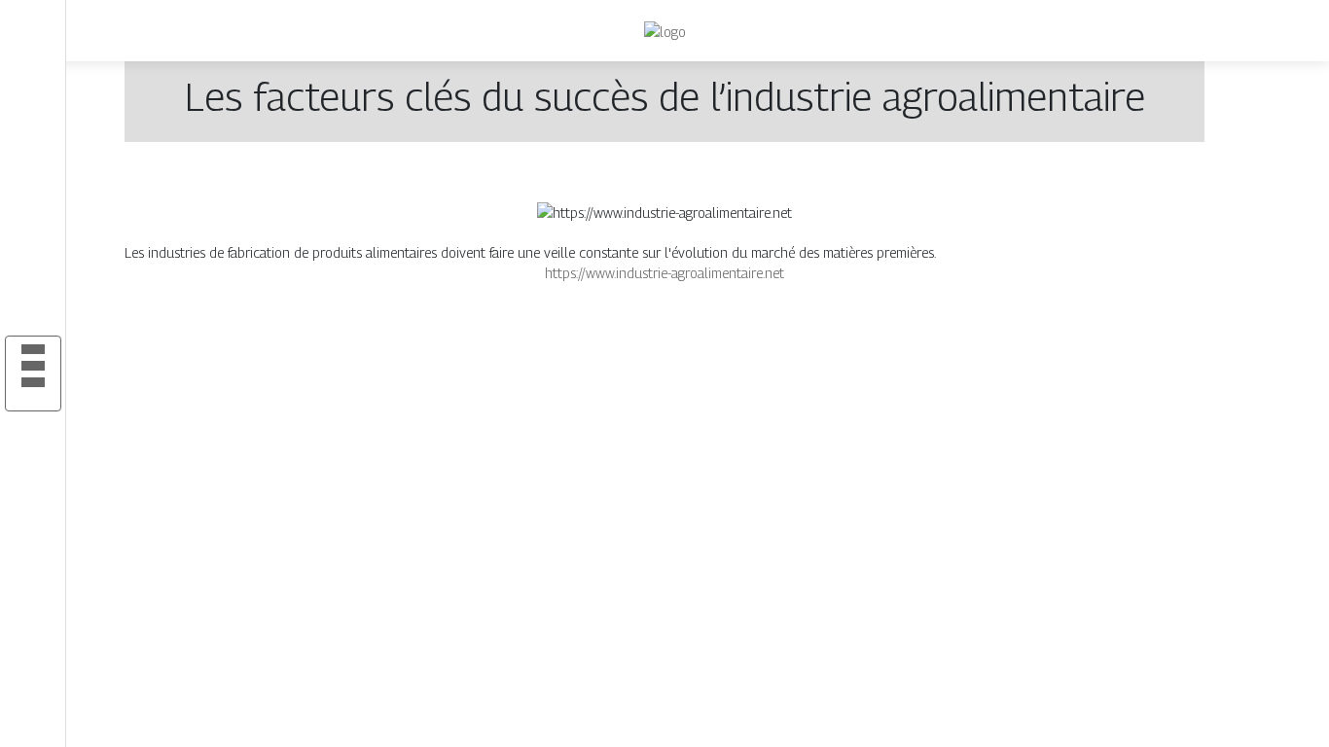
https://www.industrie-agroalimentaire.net (664, 273)
